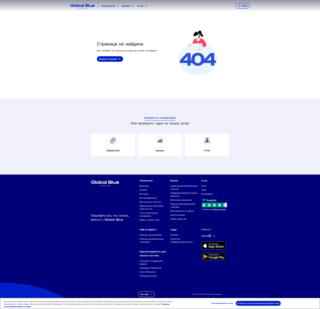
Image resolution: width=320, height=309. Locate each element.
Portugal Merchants (148, 276)
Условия (174, 235)
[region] (160, 303)
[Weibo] (214, 236)
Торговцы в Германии (150, 268)
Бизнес (126, 5)
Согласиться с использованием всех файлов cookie (258, 303)
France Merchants (148, 272)
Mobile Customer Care (150, 220)
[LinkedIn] (206, 236)
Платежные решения (181, 200)
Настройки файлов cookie (222, 303)
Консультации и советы (182, 211)
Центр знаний (177, 215)
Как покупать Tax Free (150, 202)
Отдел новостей (178, 219)
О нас (140, 5)
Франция (144, 186)
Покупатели (108, 5)
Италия (143, 190)
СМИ (203, 190)
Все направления (148, 198)
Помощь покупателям (151, 235)
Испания (144, 194)
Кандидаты (207, 194)
